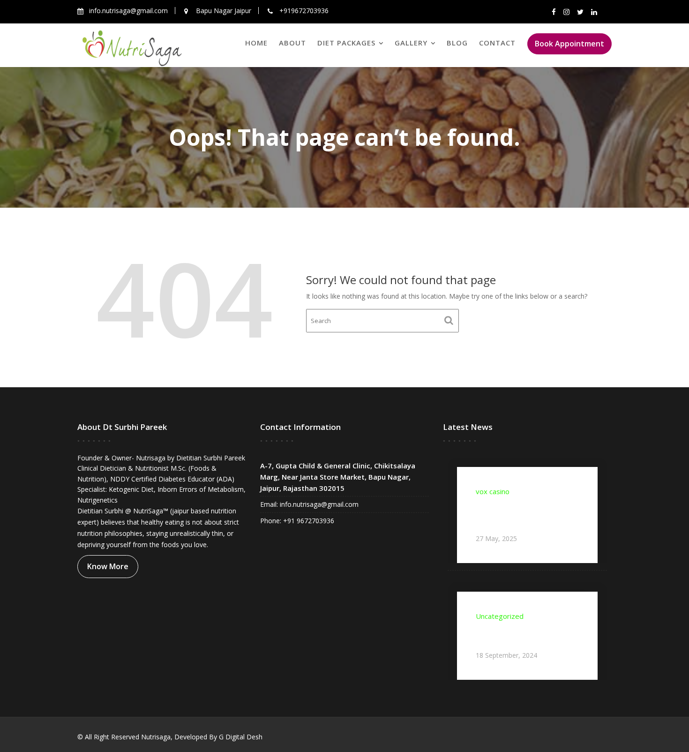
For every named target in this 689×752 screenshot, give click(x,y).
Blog (457, 42)
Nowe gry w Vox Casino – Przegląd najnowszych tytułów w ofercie (520, 514)
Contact (497, 42)
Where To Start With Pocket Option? (525, 634)
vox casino (492, 491)
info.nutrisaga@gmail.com (318, 504)
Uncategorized (500, 616)
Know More (107, 566)
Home (256, 42)
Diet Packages (346, 42)
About (292, 42)
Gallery (411, 42)
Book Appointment (569, 43)
